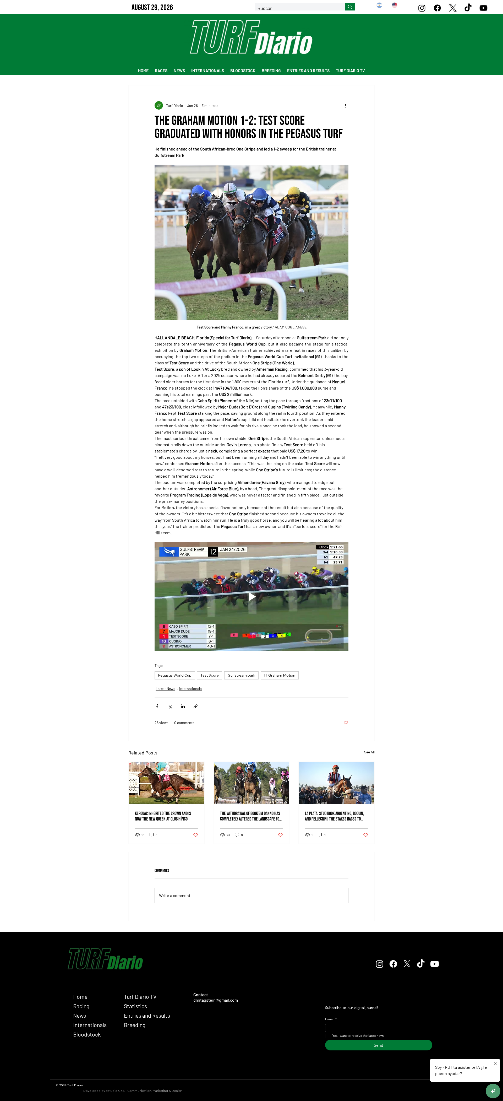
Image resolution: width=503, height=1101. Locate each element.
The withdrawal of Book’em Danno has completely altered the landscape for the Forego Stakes (250, 816)
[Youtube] (483, 8)
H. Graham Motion (279, 675)
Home (80, 996)
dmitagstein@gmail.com (215, 999)
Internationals (190, 688)
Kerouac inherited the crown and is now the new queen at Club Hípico (163, 816)
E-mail (331, 1019)
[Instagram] (422, 8)
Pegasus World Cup (175, 675)
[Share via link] (195, 706)
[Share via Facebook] (157, 706)
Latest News (165, 688)
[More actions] (345, 105)
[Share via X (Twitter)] (169, 706)
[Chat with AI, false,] (493, 1091)
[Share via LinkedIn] (182, 706)
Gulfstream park (241, 675)
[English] (394, 5)
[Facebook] (437, 8)
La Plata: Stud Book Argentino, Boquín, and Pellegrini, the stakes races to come (334, 816)
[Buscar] (350, 6)
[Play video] (251, 596)
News (79, 1015)
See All (369, 752)
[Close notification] (495, 1063)
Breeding (134, 1025)
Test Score (209, 675)
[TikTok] (468, 8)
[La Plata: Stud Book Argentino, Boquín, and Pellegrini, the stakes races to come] (336, 783)
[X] (452, 8)
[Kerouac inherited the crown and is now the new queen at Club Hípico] (166, 783)
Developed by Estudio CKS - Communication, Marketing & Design (133, 1091)
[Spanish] (379, 5)
